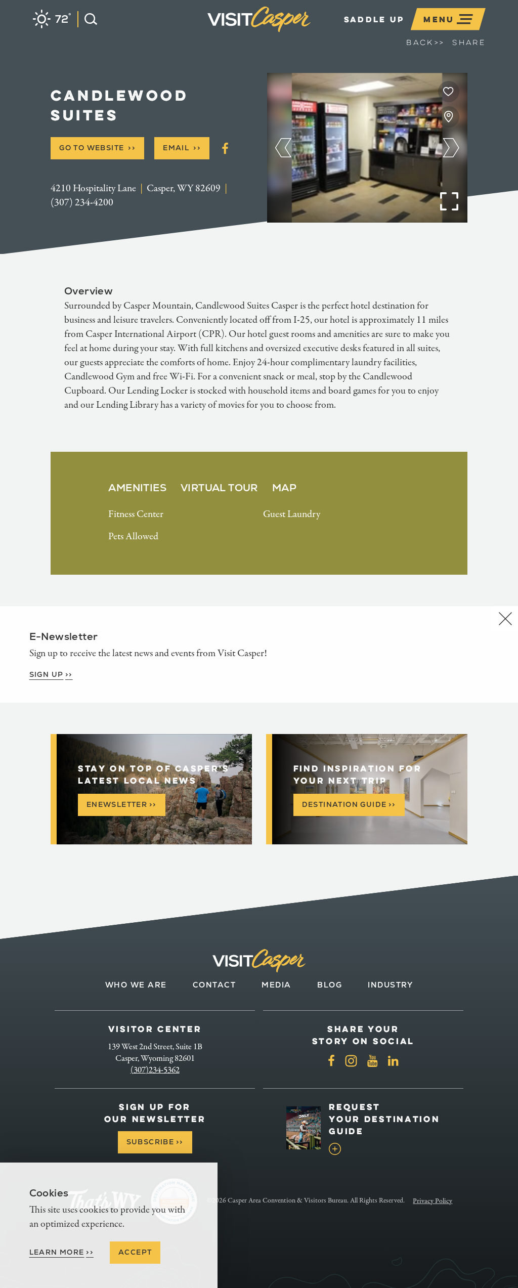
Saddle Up (374, 19)
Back (425, 42)
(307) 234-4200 (82, 202)
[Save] (448, 91)
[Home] (312, 32)
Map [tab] (284, 488)
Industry (390, 985)
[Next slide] (451, 147)
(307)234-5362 (155, 1070)
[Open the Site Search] (87, 19)
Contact (214, 985)
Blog (329, 985)
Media (276, 985)
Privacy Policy (432, 1201)
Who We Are (136, 985)
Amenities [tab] (137, 488)
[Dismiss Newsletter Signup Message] (505, 619)
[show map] (448, 116)
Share (469, 42)
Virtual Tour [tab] (219, 488)
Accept (135, 1252)
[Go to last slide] (283, 147)
